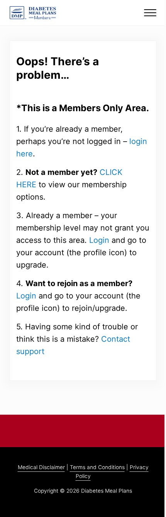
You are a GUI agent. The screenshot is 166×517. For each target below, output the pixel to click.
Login (99, 240)
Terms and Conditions (97, 467)
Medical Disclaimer (41, 467)
